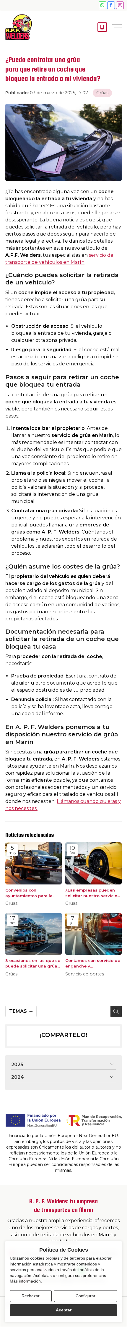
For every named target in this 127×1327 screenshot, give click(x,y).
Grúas (102, 92)
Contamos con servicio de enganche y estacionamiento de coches (92, 963)
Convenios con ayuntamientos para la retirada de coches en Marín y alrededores (29, 893)
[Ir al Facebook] (111, 5)
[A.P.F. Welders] (18, 27)
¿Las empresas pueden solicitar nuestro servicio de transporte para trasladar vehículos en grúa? (91, 893)
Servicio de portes (84, 974)
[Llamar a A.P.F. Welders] (102, 27)
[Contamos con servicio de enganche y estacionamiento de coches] (93, 934)
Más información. (26, 1281)
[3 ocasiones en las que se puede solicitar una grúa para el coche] (33, 934)
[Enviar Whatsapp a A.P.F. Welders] (102, 5)
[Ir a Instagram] (119, 5)
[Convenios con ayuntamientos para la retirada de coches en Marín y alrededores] (33, 863)
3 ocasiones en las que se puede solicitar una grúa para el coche (32, 963)
